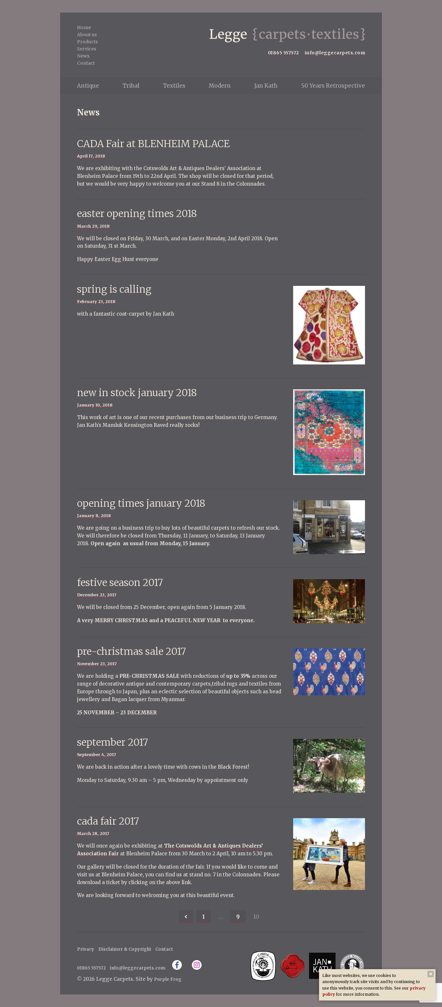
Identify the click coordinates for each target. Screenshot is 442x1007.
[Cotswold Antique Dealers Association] (293, 966)
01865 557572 (283, 53)
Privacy (85, 949)
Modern (220, 85)
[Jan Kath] (322, 966)
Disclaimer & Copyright (124, 949)
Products (87, 42)
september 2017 (112, 742)
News (83, 56)
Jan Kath (266, 85)
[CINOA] (263, 965)
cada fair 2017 (108, 821)
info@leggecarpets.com (335, 53)
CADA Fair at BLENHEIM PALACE (153, 144)
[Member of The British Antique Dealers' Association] (352, 966)
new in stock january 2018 (137, 393)
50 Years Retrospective (333, 85)
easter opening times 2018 (137, 214)
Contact (86, 63)
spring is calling (114, 289)
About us (87, 35)
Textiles (174, 85)
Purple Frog (168, 979)
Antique (88, 85)
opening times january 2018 (141, 503)
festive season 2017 (120, 583)
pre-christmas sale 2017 (131, 651)
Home (84, 27)
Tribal (131, 85)
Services (86, 49)
